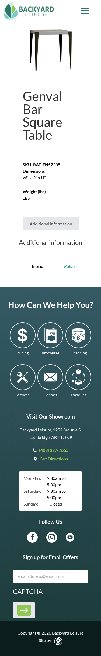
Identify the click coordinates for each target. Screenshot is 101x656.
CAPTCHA (28, 591)
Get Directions (54, 458)
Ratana (70, 266)
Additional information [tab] (51, 223)
